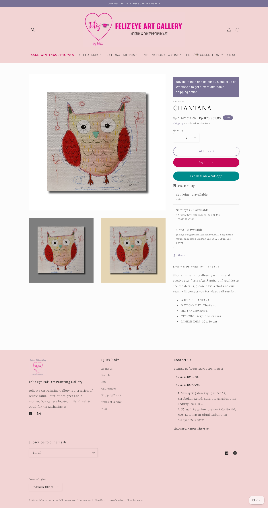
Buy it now (206, 162)
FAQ (103, 381)
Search (105, 375)
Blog (104, 408)
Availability (186, 186)
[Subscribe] (93, 452)
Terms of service (115, 500)
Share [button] (181, 255)
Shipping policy (135, 500)
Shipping (178, 123)
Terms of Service (111, 401)
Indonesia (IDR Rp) (44, 486)
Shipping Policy (111, 395)
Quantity (178, 130)
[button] (33, 29)
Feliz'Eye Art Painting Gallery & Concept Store (59, 500)
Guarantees (108, 388)
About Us (107, 368)
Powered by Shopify (93, 500)
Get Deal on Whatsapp (206, 176)
